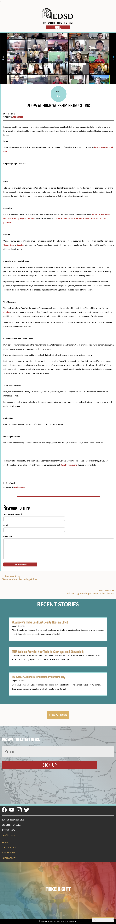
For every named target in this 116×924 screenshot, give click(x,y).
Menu (58, 27)
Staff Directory (9, 847)
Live (44, 23)
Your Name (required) (12, 514)
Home (5, 842)
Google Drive (8, 245)
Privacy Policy (8, 858)
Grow (59, 23)
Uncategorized (17, 116)
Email (5, 525)
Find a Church (8, 852)
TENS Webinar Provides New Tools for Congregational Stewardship (48, 651)
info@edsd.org (9, 835)
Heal (66, 23)
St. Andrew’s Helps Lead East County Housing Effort (40, 622)
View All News (58, 714)
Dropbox (20, 245)
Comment (8, 536)
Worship (51, 23)
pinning (6, 312)
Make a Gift (58, 889)
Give (71, 23)
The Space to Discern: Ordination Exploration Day (38, 677)
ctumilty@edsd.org (68, 465)
